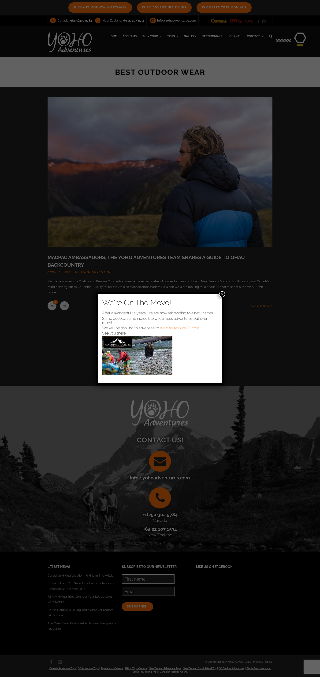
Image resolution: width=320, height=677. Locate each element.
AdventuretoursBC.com (179, 328)
